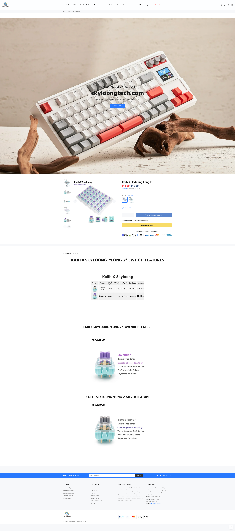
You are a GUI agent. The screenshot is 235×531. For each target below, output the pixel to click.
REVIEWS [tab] (76, 254)
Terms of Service (68, 496)
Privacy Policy (94, 496)
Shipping (124, 188)
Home (64, 11)
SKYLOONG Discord (96, 501)
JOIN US (139, 476)
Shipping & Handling (68, 491)
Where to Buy (67, 498)
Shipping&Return (129, 208)
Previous (75, 201)
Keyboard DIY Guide (69, 493)
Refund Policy (67, 488)
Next (114, 201)
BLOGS (93, 503)
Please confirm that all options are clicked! (136, 220)
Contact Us (94, 491)
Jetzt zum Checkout (147, 226)
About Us (93, 488)
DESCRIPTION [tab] (67, 254)
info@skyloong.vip (155, 504)
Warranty (93, 493)
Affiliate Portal (95, 498)
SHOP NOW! (117, 106)
